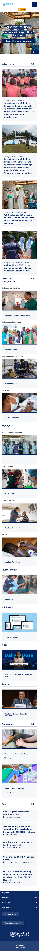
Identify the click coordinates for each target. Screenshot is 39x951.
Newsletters (10, 914)
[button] (34, 4)
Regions (5, 893)
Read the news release (18, 41)
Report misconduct (13, 923)
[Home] (8, 4)
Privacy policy (19, 945)
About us (6, 902)
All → (33, 63)
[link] (19, 95)
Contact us (6, 907)
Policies (5, 897)
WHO (22, 948)
